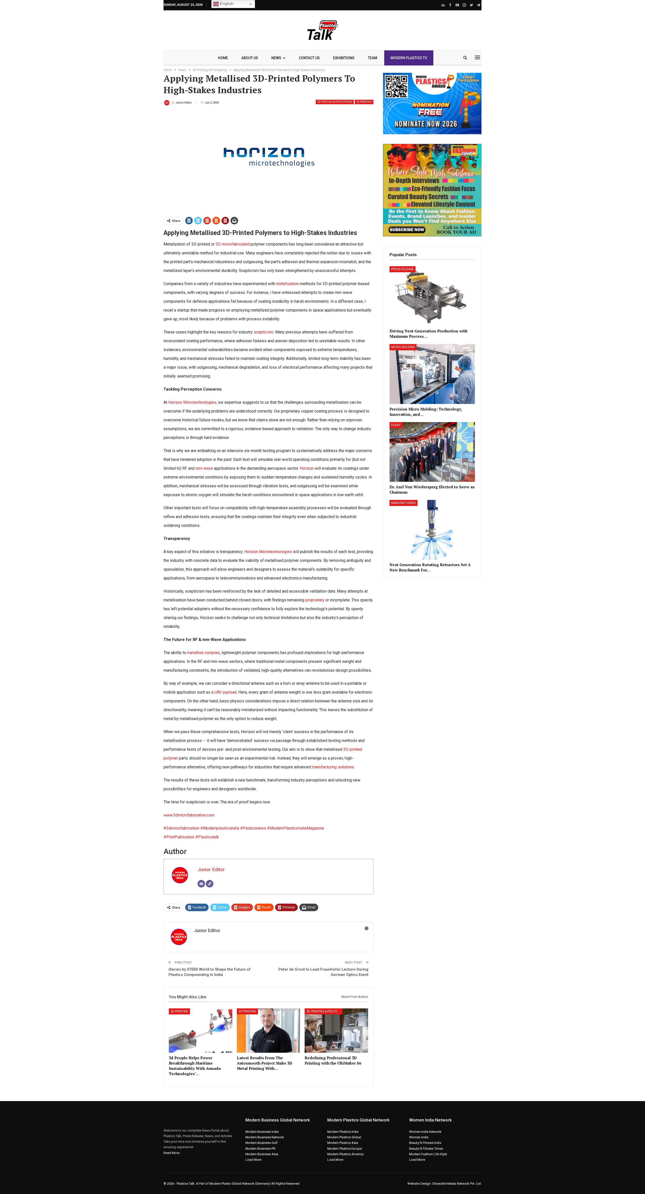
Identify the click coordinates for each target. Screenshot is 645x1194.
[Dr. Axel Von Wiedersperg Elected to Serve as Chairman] (432, 452)
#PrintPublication (179, 837)
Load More (253, 1160)
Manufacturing (403, 503)
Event (396, 425)
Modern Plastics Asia (342, 1143)
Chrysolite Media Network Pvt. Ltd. (456, 1183)
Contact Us (309, 58)
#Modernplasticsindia (220, 828)
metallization (287, 283)
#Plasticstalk (207, 837)
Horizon (307, 468)
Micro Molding (403, 347)
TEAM (372, 58)
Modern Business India (262, 1132)
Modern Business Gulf (261, 1143)
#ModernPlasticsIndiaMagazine (295, 828)
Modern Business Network (264, 1137)
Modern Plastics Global (344, 1137)
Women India (418, 1137)
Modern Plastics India (343, 1132)
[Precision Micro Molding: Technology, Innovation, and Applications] (432, 374)
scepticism (263, 332)
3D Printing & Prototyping (334, 101)
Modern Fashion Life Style (428, 1154)
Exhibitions (343, 58)
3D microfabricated (232, 244)
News (276, 58)
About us (249, 58)
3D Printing (364, 101)
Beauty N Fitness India (425, 1143)
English (226, 4)
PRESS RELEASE (402, 269)
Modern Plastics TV (409, 58)
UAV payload (225, 692)
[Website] (209, 884)
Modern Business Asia (261, 1154)
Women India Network (425, 1132)
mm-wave (204, 468)
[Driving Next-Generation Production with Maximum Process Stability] (432, 296)
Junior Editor (211, 869)
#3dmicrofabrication (182, 828)
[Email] (201, 884)
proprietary (315, 600)
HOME (223, 58)
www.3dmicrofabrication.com (189, 815)
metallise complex (203, 652)
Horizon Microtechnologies (192, 402)
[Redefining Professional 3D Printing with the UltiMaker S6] (336, 1030)
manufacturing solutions (333, 767)
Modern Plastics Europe (344, 1148)
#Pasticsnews (253, 828)
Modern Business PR (260, 1148)
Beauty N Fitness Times (426, 1148)
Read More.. (172, 1153)
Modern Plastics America (345, 1154)
